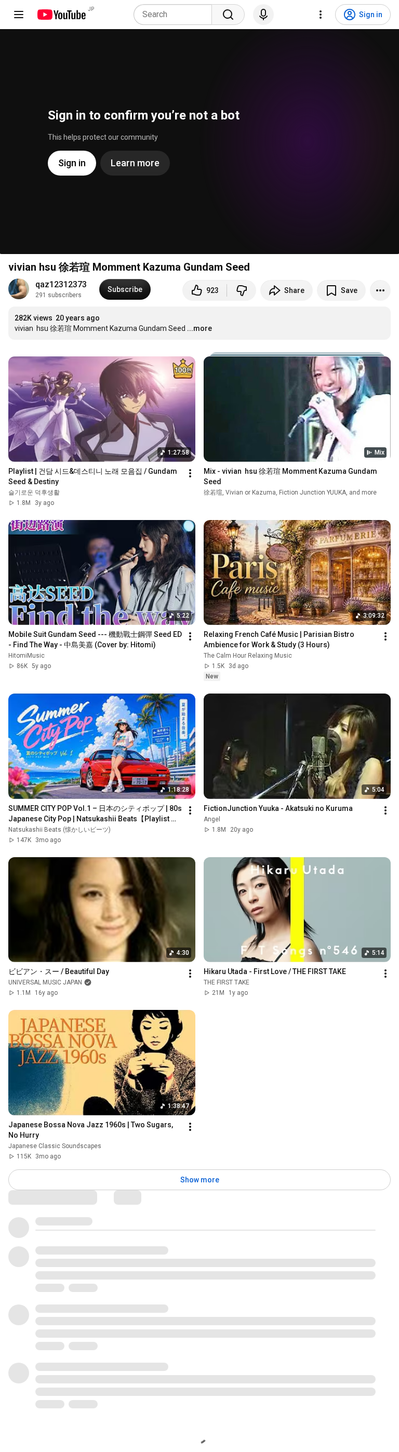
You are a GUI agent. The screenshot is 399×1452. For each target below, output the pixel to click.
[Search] (228, 14)
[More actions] (380, 290)
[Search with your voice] (263, 14)
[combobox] (175, 14)
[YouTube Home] (61, 14)
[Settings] (320, 14)
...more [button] (199, 328)
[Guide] (18, 14)
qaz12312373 (61, 284)
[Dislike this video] (241, 290)
